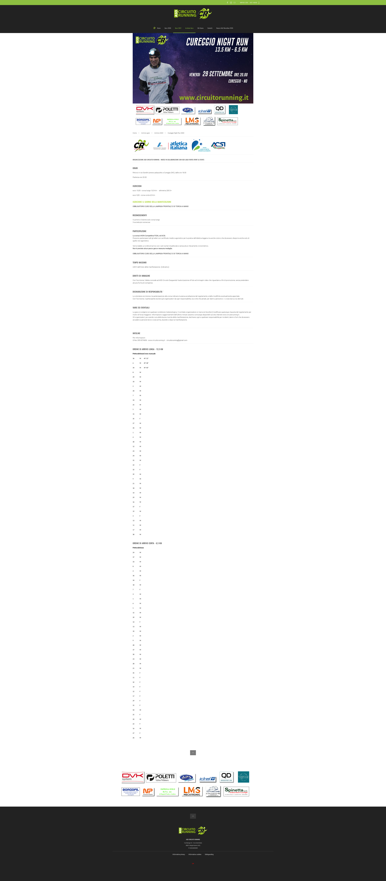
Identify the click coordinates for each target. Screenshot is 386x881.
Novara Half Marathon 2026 (224, 28)
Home (159, 28)
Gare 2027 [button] (178, 28)
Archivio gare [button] (189, 28)
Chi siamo (201, 28)
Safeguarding (209, 854)
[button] (193, 752)
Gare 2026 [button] (168, 28)
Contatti (210, 28)
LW (193, 863)
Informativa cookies (194, 854)
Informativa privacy (178, 854)
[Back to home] (193, 14)
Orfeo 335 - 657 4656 (249, 3)
